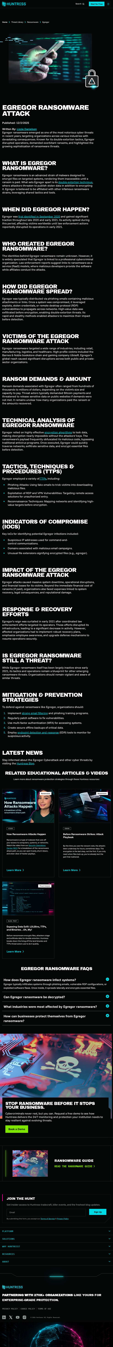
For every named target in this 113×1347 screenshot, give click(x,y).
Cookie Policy (28, 1309)
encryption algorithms (58, 432)
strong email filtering (35, 713)
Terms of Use (44, 1309)
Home (4, 22)
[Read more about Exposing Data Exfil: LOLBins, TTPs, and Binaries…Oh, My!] (28, 920)
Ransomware (32, 22)
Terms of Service (48, 1218)
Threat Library (17, 22)
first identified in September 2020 (39, 216)
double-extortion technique (75, 182)
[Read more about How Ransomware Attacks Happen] (28, 833)
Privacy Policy (10, 1309)
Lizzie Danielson (27, 129)
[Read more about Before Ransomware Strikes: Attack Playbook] (85, 833)
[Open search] (83, 4)
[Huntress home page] (55, 1287)
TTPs (42, 478)
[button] (96, 4)
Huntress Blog (25, 763)
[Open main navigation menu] (108, 4)
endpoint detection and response (38, 732)
